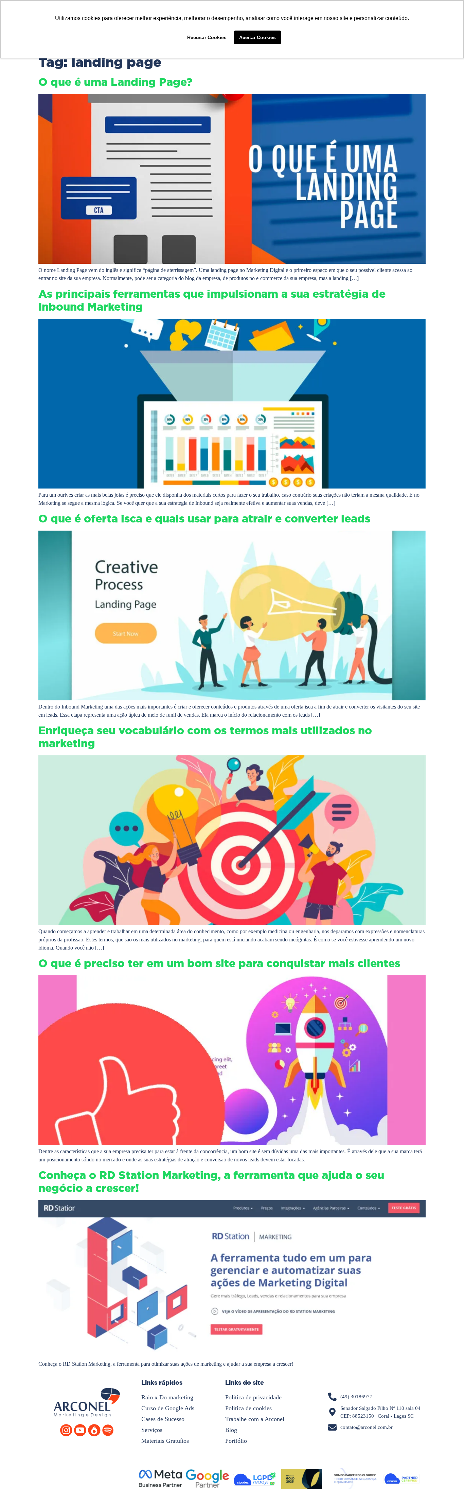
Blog (231, 1430)
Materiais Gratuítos (165, 1440)
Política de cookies (248, 1408)
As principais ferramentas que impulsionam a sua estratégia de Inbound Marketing (212, 300)
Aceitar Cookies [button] (257, 37)
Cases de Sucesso (162, 1419)
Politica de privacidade (253, 1397)
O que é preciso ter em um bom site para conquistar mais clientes (219, 963)
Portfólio (236, 1440)
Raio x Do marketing (167, 1397)
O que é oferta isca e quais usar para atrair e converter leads (204, 518)
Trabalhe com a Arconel (254, 1419)
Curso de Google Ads (167, 1408)
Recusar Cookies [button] (207, 37)
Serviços (151, 1430)
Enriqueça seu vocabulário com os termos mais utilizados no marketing (205, 737)
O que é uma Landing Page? (115, 82)
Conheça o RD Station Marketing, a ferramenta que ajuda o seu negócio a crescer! (211, 1182)
